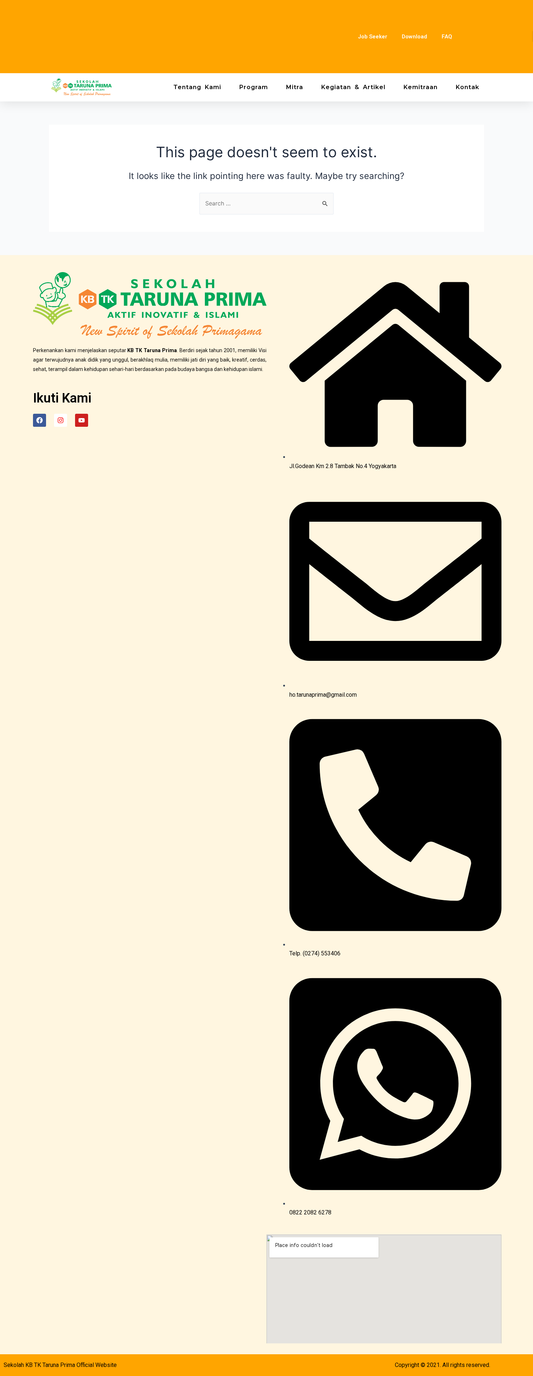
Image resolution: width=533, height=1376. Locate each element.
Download (414, 36)
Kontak (467, 87)
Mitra (294, 87)
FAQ (447, 36)
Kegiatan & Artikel (353, 87)
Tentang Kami (197, 87)
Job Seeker (372, 36)
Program (253, 87)
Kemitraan (421, 87)
